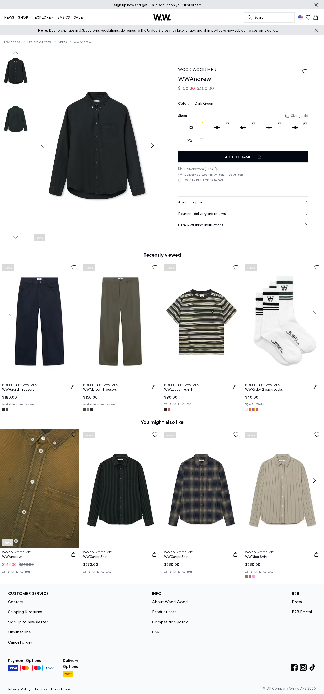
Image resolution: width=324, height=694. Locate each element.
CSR (156, 631)
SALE (78, 17)
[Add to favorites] (305, 71)
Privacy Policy (19, 689)
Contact (16, 601)
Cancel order (20, 642)
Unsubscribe (19, 631)
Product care (164, 611)
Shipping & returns (25, 611)
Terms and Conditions (52, 689)
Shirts (62, 41)
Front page (12, 41)
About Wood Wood (170, 601)
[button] (243, 202)
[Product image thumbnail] (15, 70)
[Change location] (301, 17)
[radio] (191, 127)
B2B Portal (302, 611)
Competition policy (170, 621)
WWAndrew (82, 41)
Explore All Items (39, 41)
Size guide (299, 115)
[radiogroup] (243, 134)
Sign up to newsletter (28, 621)
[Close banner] (316, 5)
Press (297, 601)
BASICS (63, 17)
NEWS (9, 17)
